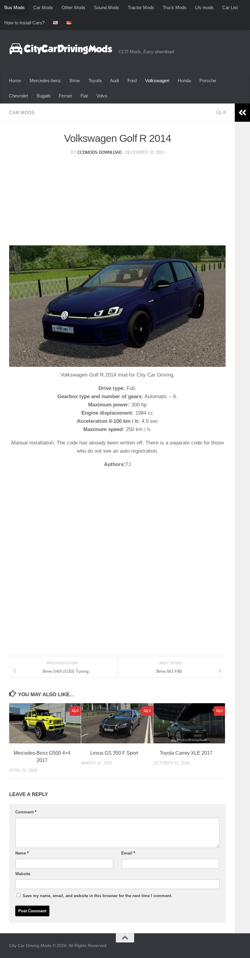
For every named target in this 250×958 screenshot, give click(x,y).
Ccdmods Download (99, 152)
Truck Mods (175, 7)
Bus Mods (14, 7)
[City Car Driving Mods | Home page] (60, 49)
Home (15, 80)
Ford (132, 80)
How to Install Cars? (24, 22)
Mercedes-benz (45, 80)
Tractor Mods (141, 7)
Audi (114, 80)
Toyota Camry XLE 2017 (186, 753)
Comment (25, 812)
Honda (184, 80)
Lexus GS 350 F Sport (114, 753)
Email (128, 853)
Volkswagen (157, 80)
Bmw (75, 80)
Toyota (95, 80)
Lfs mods (204, 7)
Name (22, 853)
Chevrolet (18, 95)
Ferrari (65, 95)
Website (22, 874)
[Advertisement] (117, 202)
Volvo (101, 95)
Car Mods (43, 7)
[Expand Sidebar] (242, 113)
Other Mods (73, 7)
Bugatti (43, 95)
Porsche (207, 80)
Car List (230, 7)
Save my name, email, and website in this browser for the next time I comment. (97, 895)
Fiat (84, 95)
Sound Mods (106, 7)
